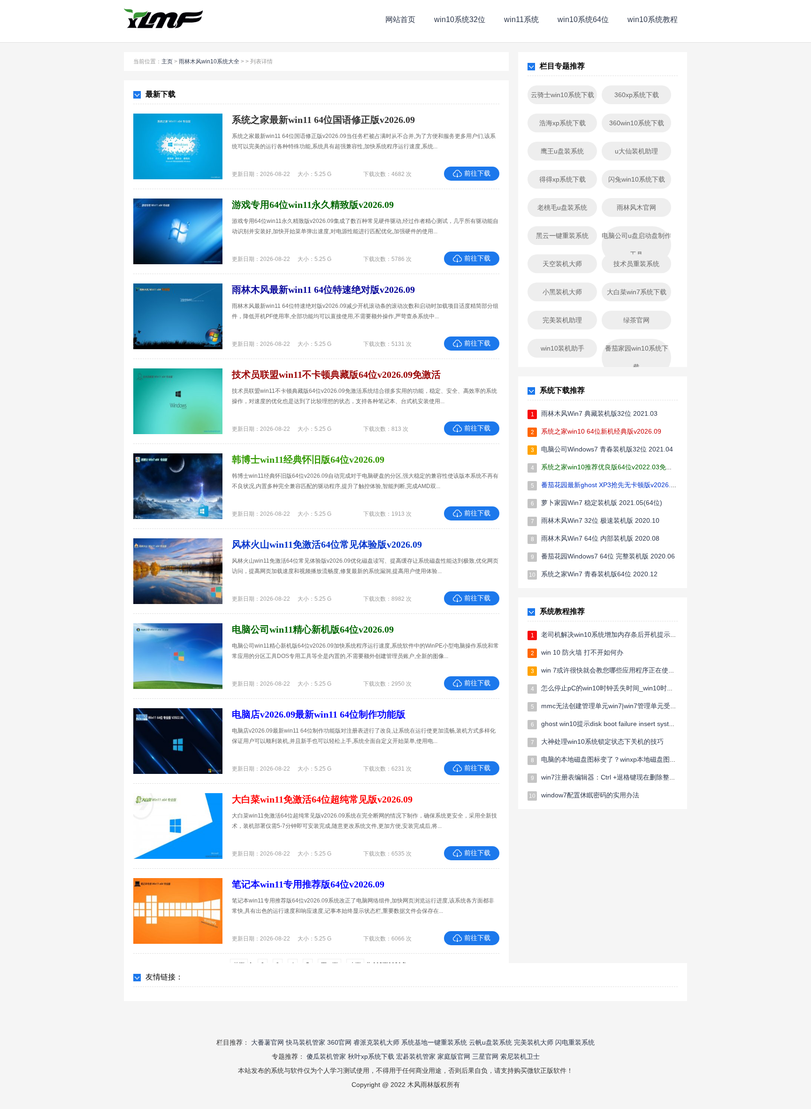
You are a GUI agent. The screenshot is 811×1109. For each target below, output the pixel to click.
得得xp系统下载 (562, 179)
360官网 (339, 1042)
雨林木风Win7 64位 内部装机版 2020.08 (600, 538)
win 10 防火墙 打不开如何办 (582, 652)
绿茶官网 (636, 320)
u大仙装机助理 (636, 151)
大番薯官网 (267, 1042)
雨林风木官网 (636, 207)
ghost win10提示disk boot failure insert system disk (616, 723)
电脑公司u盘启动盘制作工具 (636, 245)
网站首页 (400, 19)
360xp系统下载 (636, 95)
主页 (167, 61)
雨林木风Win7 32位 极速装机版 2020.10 (600, 520)
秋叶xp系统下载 (371, 1056)
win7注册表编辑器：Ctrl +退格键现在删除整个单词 (615, 777)
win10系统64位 (583, 19)
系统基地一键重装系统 (434, 1042)
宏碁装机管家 (416, 1056)
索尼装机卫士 (520, 1056)
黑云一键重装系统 (562, 235)
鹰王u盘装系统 (562, 151)
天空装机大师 (562, 264)
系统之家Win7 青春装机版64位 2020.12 (599, 574)
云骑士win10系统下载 (562, 95)
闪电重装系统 (575, 1042)
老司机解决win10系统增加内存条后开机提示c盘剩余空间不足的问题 (640, 634)
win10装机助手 (562, 348)
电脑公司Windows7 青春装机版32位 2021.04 (607, 449)
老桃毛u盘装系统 (562, 207)
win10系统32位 (459, 19)
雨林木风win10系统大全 (209, 61)
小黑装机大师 (562, 292)
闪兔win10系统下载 (636, 179)
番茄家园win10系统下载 (636, 357)
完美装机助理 (562, 320)
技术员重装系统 (636, 264)
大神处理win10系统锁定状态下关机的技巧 (602, 741)
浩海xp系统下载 (562, 123)
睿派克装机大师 (376, 1042)
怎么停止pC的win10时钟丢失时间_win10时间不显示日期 (623, 688)
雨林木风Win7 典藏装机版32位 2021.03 (599, 413)
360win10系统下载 (636, 123)
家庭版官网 (453, 1056)
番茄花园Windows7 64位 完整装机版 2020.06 (608, 556)
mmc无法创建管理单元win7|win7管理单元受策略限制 (618, 706)
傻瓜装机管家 (326, 1056)
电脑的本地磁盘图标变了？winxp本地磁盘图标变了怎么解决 (628, 759)
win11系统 (521, 19)
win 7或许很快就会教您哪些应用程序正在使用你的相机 (621, 670)
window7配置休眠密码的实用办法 (590, 795)
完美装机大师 (533, 1042)
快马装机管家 (305, 1042)
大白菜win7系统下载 (636, 292)
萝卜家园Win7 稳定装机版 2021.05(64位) (601, 502)
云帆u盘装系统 (490, 1042)
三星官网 (485, 1056)
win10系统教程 (652, 19)
